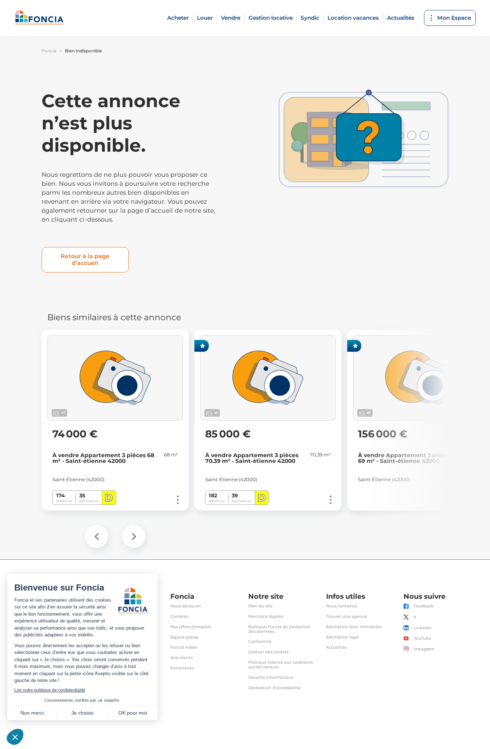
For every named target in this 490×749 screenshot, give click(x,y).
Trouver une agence (346, 616)
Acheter (178, 18)
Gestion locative (271, 18)
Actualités (400, 18)
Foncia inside (183, 647)
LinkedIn (423, 628)
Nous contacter (341, 606)
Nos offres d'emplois (190, 627)
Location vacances (353, 18)
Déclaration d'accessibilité (274, 688)
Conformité (260, 641)
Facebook (424, 606)
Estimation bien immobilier (354, 627)
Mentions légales (265, 616)
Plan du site (260, 606)
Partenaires (182, 668)
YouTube (422, 638)
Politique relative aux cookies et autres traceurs (280, 664)
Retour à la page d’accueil (85, 259)
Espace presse (184, 637)
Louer (205, 18)
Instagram (424, 649)
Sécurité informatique (270, 677)
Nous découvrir (185, 606)
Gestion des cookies (268, 652)
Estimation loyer (342, 637)
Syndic (310, 18)
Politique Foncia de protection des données (279, 629)
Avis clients (181, 657)
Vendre (230, 18)
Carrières (179, 616)
